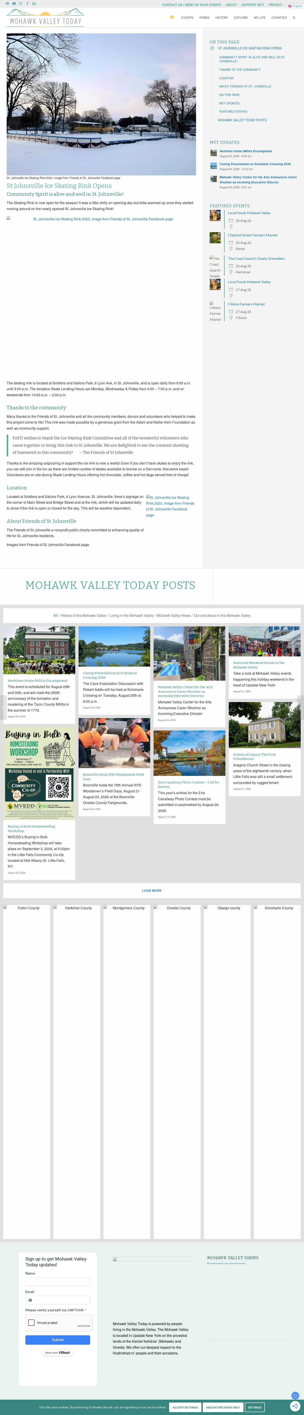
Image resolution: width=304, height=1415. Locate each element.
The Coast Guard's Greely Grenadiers (256, 258)
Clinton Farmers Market (246, 304)
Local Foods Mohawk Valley (249, 213)
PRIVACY (275, 4)
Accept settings (185, 1407)
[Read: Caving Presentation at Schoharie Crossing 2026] (214, 166)
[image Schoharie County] (279, 1073)
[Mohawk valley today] (45, 17)
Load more (152, 890)
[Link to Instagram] (20, 3)
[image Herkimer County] (78, 1073)
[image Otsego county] (229, 1073)
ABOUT (231, 4)
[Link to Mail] (7, 3)
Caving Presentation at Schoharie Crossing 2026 (255, 164)
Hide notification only (223, 1407)
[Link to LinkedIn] (34, 3)
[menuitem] (192, 5)
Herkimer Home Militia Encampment (246, 151)
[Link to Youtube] (14, 3)
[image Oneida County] (179, 1073)
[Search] (294, 17)
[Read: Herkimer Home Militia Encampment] (214, 153)
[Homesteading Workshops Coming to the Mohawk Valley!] (300, 707)
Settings (254, 1407)
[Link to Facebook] (27, 3)
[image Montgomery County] (128, 1073)
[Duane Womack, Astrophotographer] (3, 707)
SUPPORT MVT (253, 4)
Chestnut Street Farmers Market (253, 235)
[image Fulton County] (28, 1073)
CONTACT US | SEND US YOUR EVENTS (191, 4)
